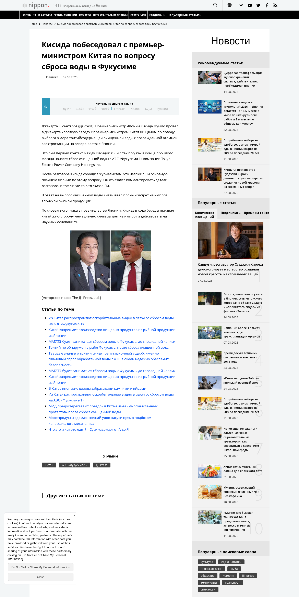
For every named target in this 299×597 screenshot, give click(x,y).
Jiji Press (101, 465)
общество (207, 576)
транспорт (232, 582)
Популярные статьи (183, 15)
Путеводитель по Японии (110, 14)
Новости (85, 14)
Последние (28, 14)
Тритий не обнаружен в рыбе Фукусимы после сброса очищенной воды (109, 347)
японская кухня (211, 569)
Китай (49, 465)
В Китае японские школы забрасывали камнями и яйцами (97, 388)
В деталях (45, 14)
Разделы (156, 15)
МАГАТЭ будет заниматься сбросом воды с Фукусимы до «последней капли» (112, 341)
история (228, 576)
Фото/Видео (138, 14)
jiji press (248, 576)
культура (207, 562)
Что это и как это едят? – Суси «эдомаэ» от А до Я (89, 429)
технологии (209, 582)
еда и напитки (231, 562)
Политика (51, 77)
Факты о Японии (65, 14)
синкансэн (208, 589)
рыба (234, 569)
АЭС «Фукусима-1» (74, 465)
